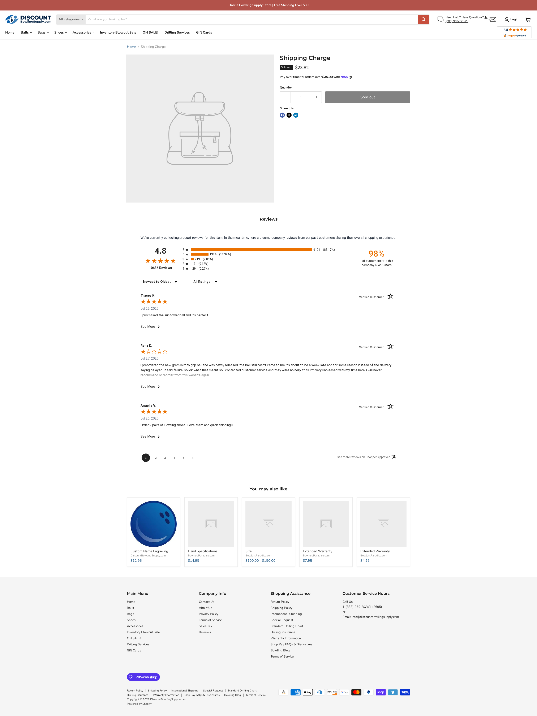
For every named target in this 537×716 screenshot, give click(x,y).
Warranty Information (286, 638)
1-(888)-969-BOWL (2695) (362, 607)
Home (9, 32)
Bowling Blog (280, 650)
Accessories (82, 32)
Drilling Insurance (283, 632)
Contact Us (206, 602)
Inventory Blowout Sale (118, 32)
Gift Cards (204, 32)
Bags (42, 32)
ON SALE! (150, 32)
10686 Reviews (164, 268)
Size (248, 551)
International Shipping (286, 614)
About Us (205, 608)
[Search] (423, 19)
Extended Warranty (317, 551)
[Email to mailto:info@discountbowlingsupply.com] (492, 19)
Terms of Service (210, 620)
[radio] (268, 249)
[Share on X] (289, 115)
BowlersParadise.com (201, 555)
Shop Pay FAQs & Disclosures (291, 644)
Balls (25, 32)
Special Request (282, 620)
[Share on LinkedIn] (295, 115)
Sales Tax (205, 626)
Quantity (286, 87)
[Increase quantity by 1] (316, 97)
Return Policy (280, 602)
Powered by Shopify (139, 704)
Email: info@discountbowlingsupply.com (371, 617)
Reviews (205, 632)
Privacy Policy (208, 614)
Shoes (59, 32)
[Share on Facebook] (282, 115)
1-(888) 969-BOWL (466, 19)
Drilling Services (177, 32)
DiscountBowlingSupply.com (148, 555)
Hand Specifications (203, 551)
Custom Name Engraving (149, 551)
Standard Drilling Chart (287, 626)
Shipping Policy (281, 608)
